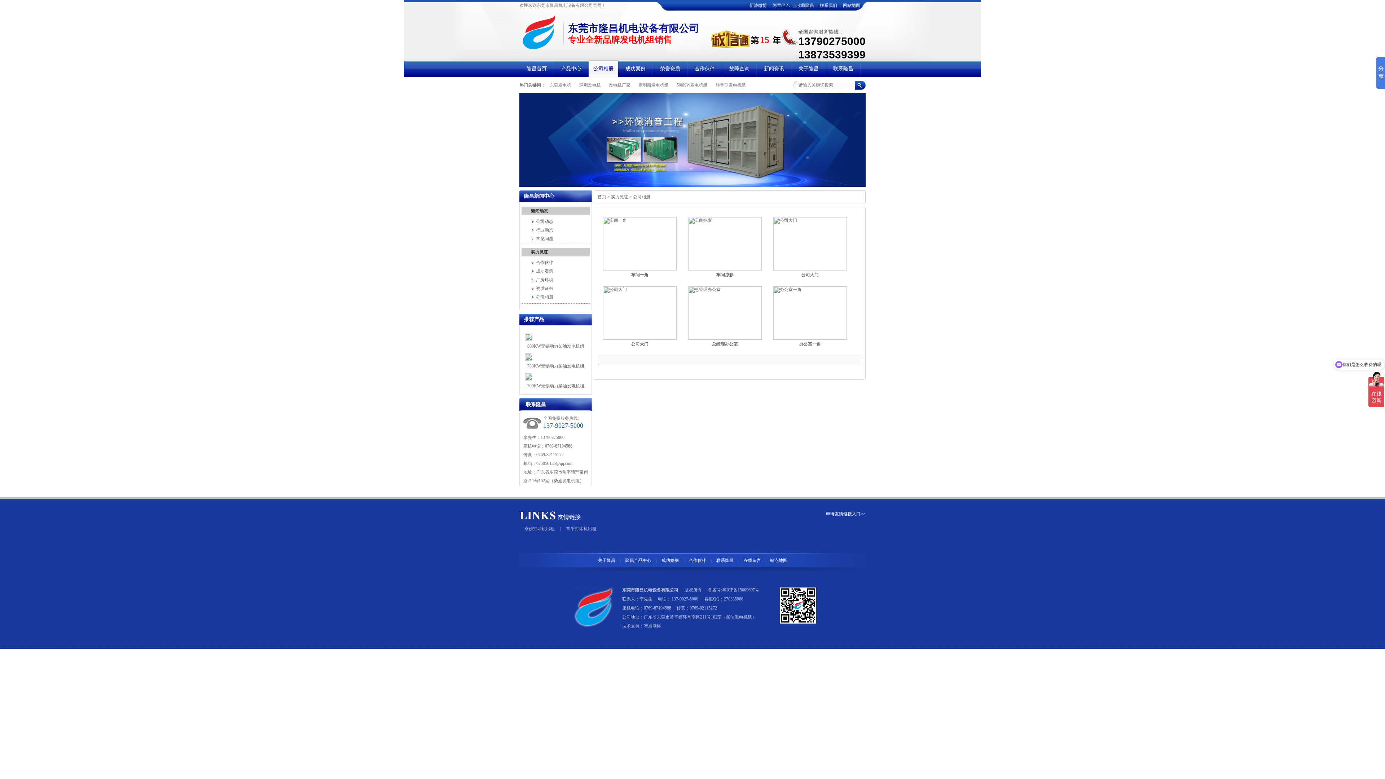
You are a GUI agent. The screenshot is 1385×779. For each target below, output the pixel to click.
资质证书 (544, 288)
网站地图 (851, 5)
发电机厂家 (619, 85)
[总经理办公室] (725, 313)
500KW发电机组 (692, 85)
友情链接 (569, 517)
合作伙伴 (544, 262)
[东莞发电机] (692, 140)
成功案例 (544, 271)
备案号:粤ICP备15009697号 (733, 590)
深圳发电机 (590, 85)
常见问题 (544, 238)
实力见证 (539, 252)
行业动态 (544, 230)
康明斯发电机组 (653, 85)
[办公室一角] (810, 313)
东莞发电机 (560, 85)
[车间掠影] (725, 243)
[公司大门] (810, 243)
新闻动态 (539, 211)
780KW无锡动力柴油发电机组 (555, 366)
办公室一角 (810, 344)
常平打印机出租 (581, 528)
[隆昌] (541, 46)
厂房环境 (544, 279)
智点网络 (652, 626)
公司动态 (544, 221)
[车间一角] (640, 243)
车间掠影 (725, 274)
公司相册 (544, 297)
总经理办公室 (725, 344)
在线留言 (752, 560)
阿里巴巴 (781, 5)
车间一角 (639, 274)
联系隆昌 (725, 560)
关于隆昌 (606, 560)
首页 (602, 196)
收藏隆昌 (805, 5)
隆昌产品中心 (638, 560)
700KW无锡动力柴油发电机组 (555, 385)
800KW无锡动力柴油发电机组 (555, 346)
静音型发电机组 (731, 85)
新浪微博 (758, 5)
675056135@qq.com (554, 463)
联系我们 (828, 5)
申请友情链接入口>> (846, 513)
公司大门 (810, 274)
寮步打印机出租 (539, 528)
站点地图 (778, 560)
